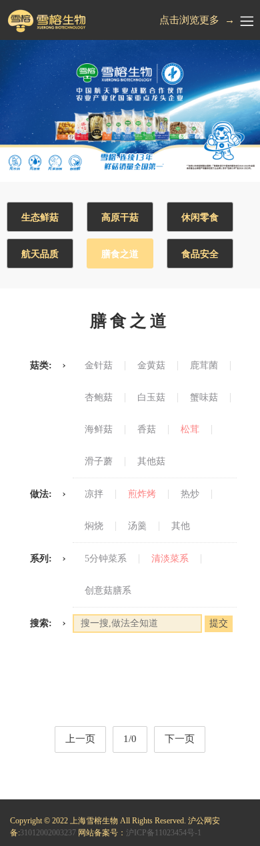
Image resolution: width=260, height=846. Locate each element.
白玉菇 (151, 397)
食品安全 (200, 254)
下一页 (180, 738)
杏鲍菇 (99, 397)
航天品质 (40, 254)
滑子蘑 (99, 461)
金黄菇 (151, 365)
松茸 (190, 429)
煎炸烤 (142, 494)
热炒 (190, 494)
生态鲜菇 (40, 217)
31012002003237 (48, 832)
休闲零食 (200, 217)
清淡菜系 (170, 559)
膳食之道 (120, 254)
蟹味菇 (204, 397)
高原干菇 (120, 217)
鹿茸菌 (204, 365)
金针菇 (99, 365)
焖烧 (94, 526)
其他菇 (151, 461)
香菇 (146, 429)
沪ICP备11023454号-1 (163, 832)
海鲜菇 (99, 429)
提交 (218, 623)
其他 (180, 526)
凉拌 (94, 494)
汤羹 (137, 526)
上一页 (80, 738)
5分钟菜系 (106, 559)
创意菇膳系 (108, 591)
